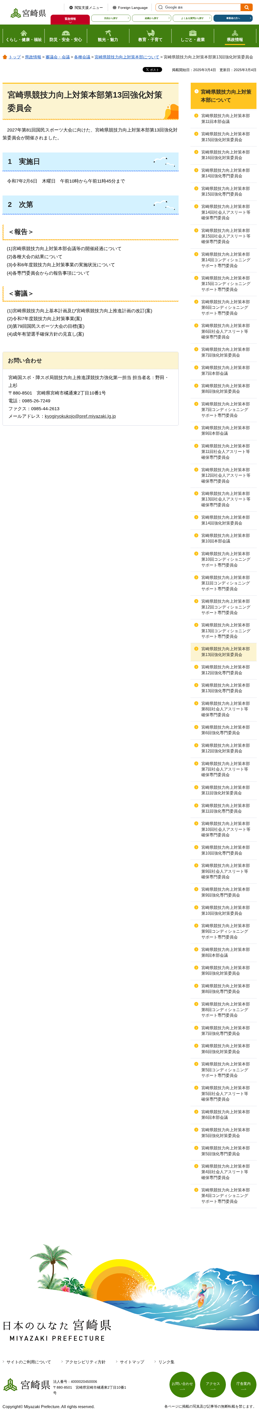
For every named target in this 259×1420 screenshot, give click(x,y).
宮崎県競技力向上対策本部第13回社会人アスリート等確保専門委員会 (225, 499)
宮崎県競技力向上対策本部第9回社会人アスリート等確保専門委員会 (225, 871)
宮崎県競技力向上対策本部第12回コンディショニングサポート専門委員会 (225, 607)
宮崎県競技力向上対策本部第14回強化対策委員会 (225, 520)
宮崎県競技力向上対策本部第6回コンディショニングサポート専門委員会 (225, 307)
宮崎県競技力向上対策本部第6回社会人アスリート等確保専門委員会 (225, 331)
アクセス (213, 1384)
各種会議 (82, 57)
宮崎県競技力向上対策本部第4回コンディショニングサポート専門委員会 (225, 1196)
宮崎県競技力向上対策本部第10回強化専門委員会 (225, 850)
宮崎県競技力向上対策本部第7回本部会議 (225, 370)
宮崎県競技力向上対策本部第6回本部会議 (225, 1115)
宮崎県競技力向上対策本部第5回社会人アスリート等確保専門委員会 (225, 1093)
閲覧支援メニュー (89, 8)
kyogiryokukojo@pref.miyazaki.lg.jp (80, 416)
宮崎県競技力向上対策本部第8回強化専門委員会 (225, 989)
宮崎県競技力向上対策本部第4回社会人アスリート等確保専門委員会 (225, 1172)
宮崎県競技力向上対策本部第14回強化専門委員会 (225, 173)
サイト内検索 (160, 7)
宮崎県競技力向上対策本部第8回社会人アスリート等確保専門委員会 (225, 709)
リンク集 (166, 1362)
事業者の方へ (233, 18)
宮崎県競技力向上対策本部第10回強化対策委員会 (225, 910)
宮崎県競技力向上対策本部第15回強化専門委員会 (225, 191)
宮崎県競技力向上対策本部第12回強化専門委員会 (225, 670)
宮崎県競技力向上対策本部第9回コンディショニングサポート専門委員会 (225, 931)
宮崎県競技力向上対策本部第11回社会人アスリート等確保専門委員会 (225, 452)
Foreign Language (133, 8)
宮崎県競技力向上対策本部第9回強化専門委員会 (225, 892)
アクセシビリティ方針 (85, 1362)
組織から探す (152, 18)
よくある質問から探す (192, 18)
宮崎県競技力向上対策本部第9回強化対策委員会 (225, 970)
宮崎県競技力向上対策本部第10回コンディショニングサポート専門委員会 (225, 559)
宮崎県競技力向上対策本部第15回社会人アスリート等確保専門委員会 (225, 236)
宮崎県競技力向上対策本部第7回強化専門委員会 (225, 1031)
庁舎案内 (243, 1384)
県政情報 (33, 57)
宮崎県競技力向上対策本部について (127, 57)
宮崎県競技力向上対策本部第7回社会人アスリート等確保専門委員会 (225, 769)
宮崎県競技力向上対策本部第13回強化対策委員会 (225, 652)
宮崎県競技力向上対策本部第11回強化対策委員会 (225, 790)
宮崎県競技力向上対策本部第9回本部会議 (225, 430)
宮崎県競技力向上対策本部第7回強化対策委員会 (225, 352)
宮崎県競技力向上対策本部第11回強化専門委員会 (225, 808)
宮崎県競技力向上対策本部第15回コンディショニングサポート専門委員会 (225, 284)
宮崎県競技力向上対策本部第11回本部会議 (225, 118)
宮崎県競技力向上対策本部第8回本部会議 (225, 952)
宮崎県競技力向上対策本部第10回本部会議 (225, 538)
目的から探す (111, 18)
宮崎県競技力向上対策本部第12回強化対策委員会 (225, 748)
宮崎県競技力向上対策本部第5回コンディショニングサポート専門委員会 (225, 1070)
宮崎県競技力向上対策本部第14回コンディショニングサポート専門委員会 (225, 260)
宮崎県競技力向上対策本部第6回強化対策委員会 (225, 1049)
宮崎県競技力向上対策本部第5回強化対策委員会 (225, 1133)
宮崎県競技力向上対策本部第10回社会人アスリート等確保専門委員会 (225, 829)
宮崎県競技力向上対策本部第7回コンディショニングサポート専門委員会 (225, 410)
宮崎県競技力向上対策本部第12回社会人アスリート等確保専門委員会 (225, 475)
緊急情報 (70, 18)
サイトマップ (132, 1362)
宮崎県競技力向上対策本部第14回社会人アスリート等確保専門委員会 (225, 212)
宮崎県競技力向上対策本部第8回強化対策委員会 (225, 389)
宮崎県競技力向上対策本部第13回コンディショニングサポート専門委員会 (225, 631)
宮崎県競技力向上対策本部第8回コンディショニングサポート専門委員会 (225, 1010)
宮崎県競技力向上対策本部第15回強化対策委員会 (225, 137)
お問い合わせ (182, 1384)
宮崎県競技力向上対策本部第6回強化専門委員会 (225, 730)
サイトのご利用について (29, 1362)
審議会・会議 (58, 57)
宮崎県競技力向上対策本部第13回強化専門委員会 (225, 688)
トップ (15, 57)
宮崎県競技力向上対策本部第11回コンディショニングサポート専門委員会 (225, 583)
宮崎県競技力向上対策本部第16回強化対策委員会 (225, 155)
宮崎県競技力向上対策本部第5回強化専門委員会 (225, 1151)
